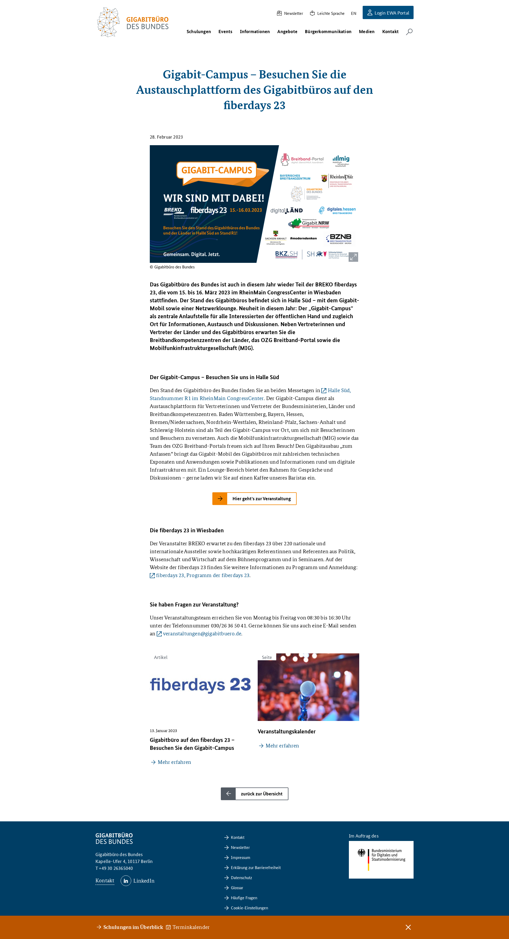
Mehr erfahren (174, 762)
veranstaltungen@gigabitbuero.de (202, 633)
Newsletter (293, 13)
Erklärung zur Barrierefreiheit (256, 867)
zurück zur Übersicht (262, 794)
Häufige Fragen (244, 897)
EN (353, 13)
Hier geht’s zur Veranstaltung (261, 498)
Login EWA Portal (392, 12)
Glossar (237, 887)
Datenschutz (241, 877)
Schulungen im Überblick (133, 927)
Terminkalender (191, 927)
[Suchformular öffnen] (409, 32)
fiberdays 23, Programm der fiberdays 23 (202, 575)
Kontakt (104, 880)
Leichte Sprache (331, 13)
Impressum (240, 857)
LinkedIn (144, 881)
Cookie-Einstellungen (249, 907)
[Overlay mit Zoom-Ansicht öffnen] (353, 257)
